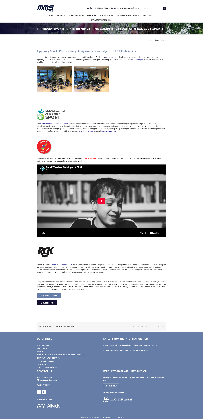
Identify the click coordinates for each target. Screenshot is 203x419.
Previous (155, 40)
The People (42, 348)
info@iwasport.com (108, 131)
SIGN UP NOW (111, 386)
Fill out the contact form (47, 380)
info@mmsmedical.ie (129, 8)
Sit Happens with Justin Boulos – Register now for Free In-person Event (133, 345)
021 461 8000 (102, 8)
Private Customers (45, 361)
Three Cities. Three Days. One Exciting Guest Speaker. (126, 350)
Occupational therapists (48, 358)
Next (162, 40)
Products (41, 364)
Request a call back (44, 377)
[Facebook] (39, 392)
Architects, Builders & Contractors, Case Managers (61, 355)
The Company (43, 345)
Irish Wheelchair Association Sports (54, 124)
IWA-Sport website (86, 131)
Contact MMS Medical (47, 367)
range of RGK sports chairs (61, 265)
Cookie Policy (120, 418)
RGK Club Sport (137, 59)
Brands (40, 351)
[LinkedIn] (44, 392)
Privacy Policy (107, 418)
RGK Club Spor (111, 57)
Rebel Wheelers (91, 158)
